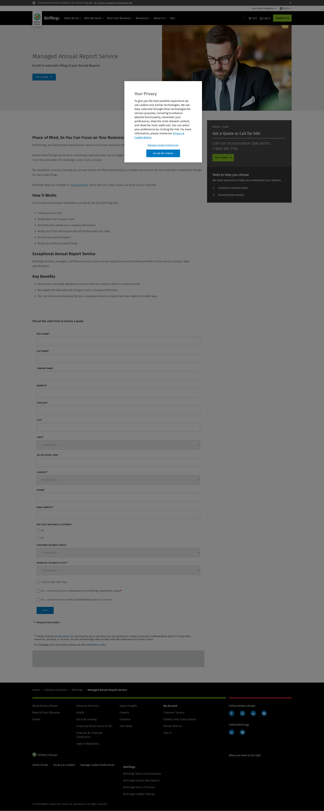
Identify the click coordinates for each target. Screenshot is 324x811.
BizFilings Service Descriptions (141, 780)
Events (36, 719)
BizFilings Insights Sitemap (139, 794)
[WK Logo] (45, 755)
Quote (44, 77)
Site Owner (126, 726)
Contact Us (282, 18)
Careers (124, 712)
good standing (79, 185)
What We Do (71, 18)
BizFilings (77, 690)
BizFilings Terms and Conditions (142, 773)
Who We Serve (92, 18)
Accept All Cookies (163, 153)
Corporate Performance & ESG (94, 726)
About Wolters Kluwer (45, 705)
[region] (163, 122)
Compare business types (233, 187)
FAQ (172, 18)
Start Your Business (118, 18)
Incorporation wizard (231, 195)
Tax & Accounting (86, 719)
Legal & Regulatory (87, 743)
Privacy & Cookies (64, 765)
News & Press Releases (46, 712)
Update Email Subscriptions (179, 719)
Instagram (242, 713)
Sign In (167, 732)
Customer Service (173, 712)
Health (80, 712)
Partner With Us (172, 726)
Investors (125, 719)
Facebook (231, 713)
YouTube (264, 713)
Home (36, 690)
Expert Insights (128, 705)
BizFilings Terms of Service (139, 787)
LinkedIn (253, 713)
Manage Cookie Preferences (163, 145)
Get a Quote (221, 157)
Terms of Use (40, 765)
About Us (159, 18)
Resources (142, 18)
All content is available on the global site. (113, 3)
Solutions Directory (55, 690)
